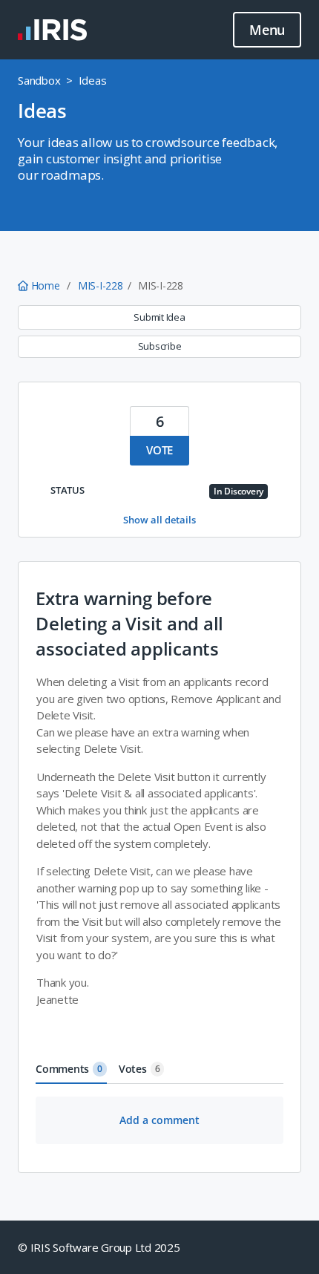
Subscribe (160, 346)
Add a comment (159, 1120)
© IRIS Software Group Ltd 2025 (99, 1247)
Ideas (93, 80)
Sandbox (39, 80)
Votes (139, 1069)
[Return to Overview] (52, 30)
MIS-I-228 (100, 285)
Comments (69, 1069)
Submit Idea (159, 317)
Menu (267, 30)
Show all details (159, 519)
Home (45, 285)
